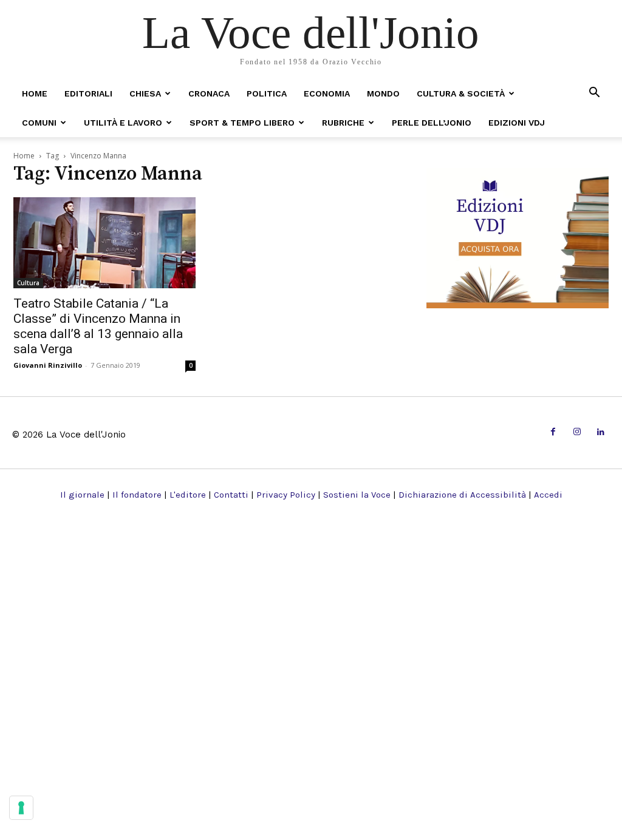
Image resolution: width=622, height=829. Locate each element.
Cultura (28, 283)
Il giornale (82, 494)
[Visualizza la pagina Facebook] (553, 432)
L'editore (187, 494)
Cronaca (209, 93)
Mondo (383, 93)
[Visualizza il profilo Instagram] (577, 432)
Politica (267, 93)
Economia (327, 93)
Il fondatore (137, 494)
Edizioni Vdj (516, 122)
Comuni (39, 122)
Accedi (548, 494)
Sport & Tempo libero (242, 122)
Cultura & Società (461, 93)
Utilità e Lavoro (123, 122)
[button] (594, 93)
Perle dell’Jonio (431, 122)
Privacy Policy (285, 494)
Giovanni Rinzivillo (47, 365)
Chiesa (145, 93)
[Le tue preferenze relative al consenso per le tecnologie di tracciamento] (21, 807)
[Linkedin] (601, 432)
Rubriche (343, 122)
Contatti (231, 494)
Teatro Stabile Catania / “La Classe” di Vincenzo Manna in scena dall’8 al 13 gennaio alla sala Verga (98, 326)
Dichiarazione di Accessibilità (462, 494)
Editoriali (88, 93)
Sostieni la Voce (357, 494)
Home (34, 93)
